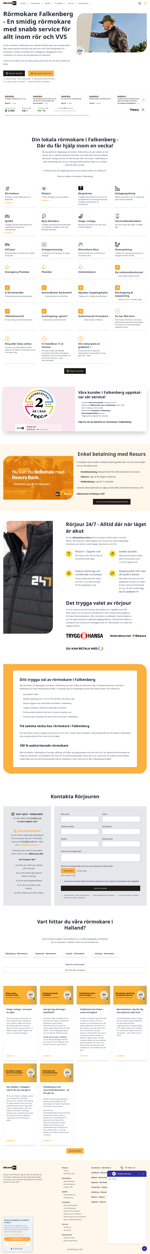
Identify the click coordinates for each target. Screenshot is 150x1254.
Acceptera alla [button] (17, 1239)
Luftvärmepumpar (70, 1208)
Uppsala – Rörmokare (100, 1182)
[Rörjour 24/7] (9, 3)
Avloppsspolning (69, 1195)
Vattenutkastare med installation (75, 1217)
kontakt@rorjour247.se (29, 845)
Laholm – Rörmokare (74, 953)
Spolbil (47, 3)
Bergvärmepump (69, 1184)
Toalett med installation (72, 1211)
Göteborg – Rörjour (99, 1192)
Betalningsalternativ (70, 1241)
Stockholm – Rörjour (99, 1187)
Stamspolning (68, 1198)
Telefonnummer (67, 826)
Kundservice (83, 3)
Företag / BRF (68, 1187)
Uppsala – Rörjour (98, 1202)
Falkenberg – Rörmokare (16, 953)
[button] (144, 1248)
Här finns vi (67, 1227)
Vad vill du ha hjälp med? (71, 851)
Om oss (71, 3)
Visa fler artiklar (75, 1151)
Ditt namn (65, 814)
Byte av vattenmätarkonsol (73, 1219)
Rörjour (23, 3)
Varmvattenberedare (71, 1205)
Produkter (59, 3)
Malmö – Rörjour (98, 1197)
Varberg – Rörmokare (104, 953)
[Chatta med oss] (126, 1207)
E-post (104, 814)
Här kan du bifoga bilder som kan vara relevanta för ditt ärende (87, 866)
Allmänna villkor (69, 1238)
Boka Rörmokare (69, 1181)
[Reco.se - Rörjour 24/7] (79, 51)
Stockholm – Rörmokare (101, 1168)
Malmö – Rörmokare (99, 1177)
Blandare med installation (72, 1214)
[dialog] (17, 1234)
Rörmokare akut (69, 1174)
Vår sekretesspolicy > (16, 1232)
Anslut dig (67, 1230)
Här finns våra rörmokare (75, 970)
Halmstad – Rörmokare (45, 953)
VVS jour (66, 1171)
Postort (64, 839)
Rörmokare (35, 3)
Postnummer (107, 839)
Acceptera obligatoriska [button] (17, 1244)
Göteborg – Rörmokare (100, 1172)
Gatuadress (107, 826)
